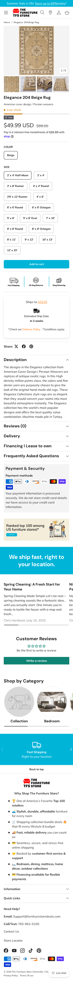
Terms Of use (27, 975)
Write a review (36, 661)
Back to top (36, 769)
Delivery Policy (31, 329)
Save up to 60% (46, 3)
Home (7, 22)
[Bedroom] (52, 702)
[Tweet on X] (16, 346)
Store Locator (13, 940)
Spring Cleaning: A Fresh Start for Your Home (32, 587)
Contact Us (11, 931)
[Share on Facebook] (24, 346)
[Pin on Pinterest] (31, 346)
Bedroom (52, 721)
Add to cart (36, 264)
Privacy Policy (11, 975)
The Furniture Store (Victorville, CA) (30, 971)
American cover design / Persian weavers (28, 104)
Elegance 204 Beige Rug (26, 22)
